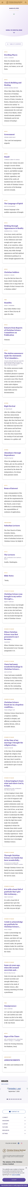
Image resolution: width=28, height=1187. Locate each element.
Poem (5, 299)
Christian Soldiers (11, 272)
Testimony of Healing (9, 591)
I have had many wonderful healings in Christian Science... (13, 666)
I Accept (14, 1180)
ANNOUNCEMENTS (12, 1060)
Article (5, 52)
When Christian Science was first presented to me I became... (11, 635)
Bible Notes (9, 576)
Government (9, 134)
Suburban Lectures (12, 525)
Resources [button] (5, 1130)
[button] (7, 1099)
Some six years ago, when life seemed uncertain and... (12, 967)
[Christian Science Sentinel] (14, 2)
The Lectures (9, 555)
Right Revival (9, 406)
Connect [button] (5, 1117)
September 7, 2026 (14, 1091)
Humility (8, 303)
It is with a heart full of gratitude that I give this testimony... (13, 891)
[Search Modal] (25, 2)
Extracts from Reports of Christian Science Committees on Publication (13, 331)
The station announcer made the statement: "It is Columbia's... (13, 355)
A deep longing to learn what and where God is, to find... (14, 783)
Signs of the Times (11, 1036)
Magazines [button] (5, 1120)
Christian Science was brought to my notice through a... (13, 596)
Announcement (7, 522)
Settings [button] (5, 1133)
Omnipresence (10, 1006)
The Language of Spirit (13, 203)
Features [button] (5, 1127)
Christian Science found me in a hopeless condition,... (13, 704)
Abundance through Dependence (12, 454)
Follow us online (11, 1143)
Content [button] (5, 1124)
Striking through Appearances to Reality (13, 227)
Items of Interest (11, 488)
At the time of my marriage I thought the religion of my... (13, 742)
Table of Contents (15, 44)
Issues (4, 1081)
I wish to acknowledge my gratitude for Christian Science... (13, 924)
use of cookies (16, 1175)
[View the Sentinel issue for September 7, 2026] (14, 1088)
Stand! (7, 157)
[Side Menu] (2, 2)
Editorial (6, 403)
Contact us (15, 1111)
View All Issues (4, 1084)
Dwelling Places (10, 55)
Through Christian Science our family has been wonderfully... (13, 857)
